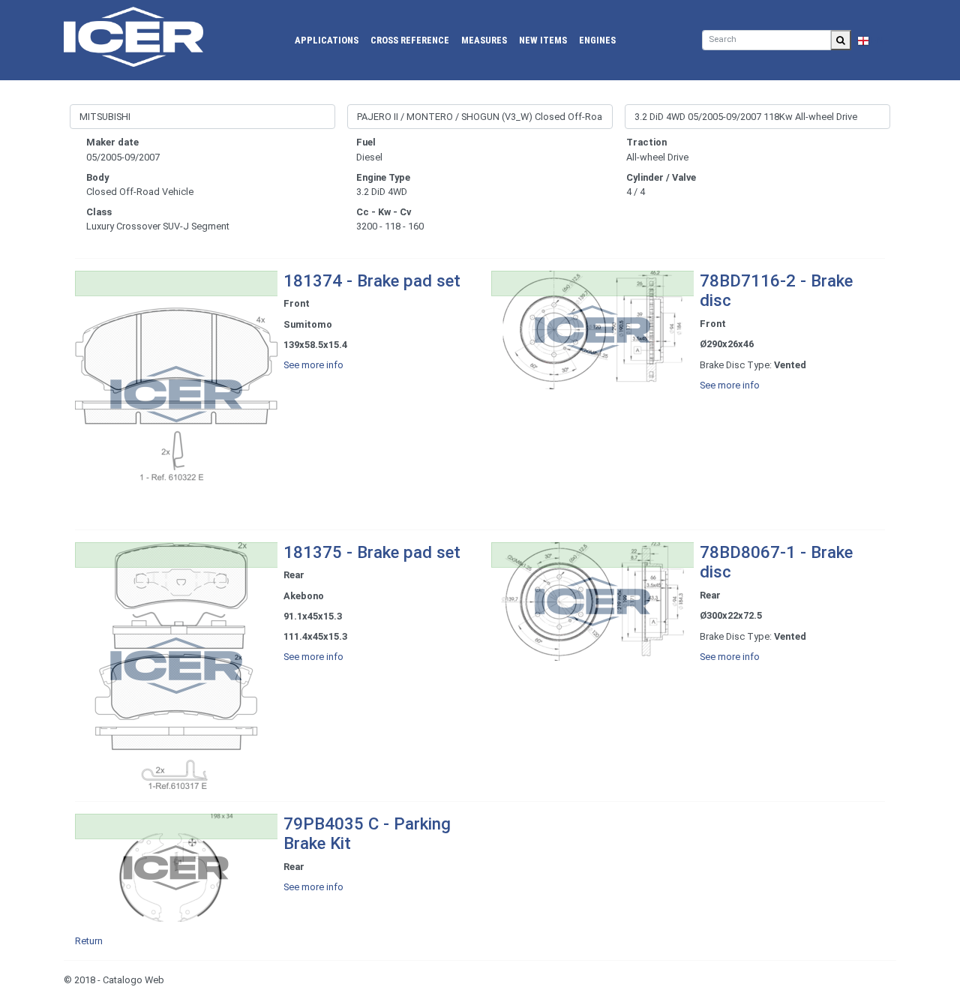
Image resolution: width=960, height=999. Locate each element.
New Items (543, 40)
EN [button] (876, 40)
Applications (326, 40)
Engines (597, 40)
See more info (314, 364)
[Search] (840, 40)
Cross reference (409, 40)
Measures (484, 40)
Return (89, 940)
